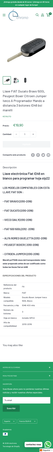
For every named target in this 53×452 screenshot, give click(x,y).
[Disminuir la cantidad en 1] (16, 134)
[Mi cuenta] (42, 14)
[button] (46, 450)
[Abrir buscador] (37, 14)
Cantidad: (7, 134)
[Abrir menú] (4, 15)
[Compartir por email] (48, 155)
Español (7, 421)
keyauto (7, 116)
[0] (48, 15)
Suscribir (11, 408)
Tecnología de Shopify (11, 446)
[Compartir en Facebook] (33, 155)
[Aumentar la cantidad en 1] (33, 134)
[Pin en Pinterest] (38, 155)
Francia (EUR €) (25, 421)
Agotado (26, 144)
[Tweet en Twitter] (43, 155)
